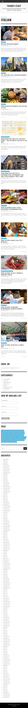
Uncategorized (10, 271)
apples (2, 430)
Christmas (22, 432)
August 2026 (6, 459)
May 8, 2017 (11, 243)
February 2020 (6, 579)
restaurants (4, 440)
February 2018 (6, 617)
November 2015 (6, 660)
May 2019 (5, 593)
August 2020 (6, 569)
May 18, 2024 (11, 109)
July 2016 (5, 648)
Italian (2, 438)
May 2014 (5, 687)
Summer (22, 440)
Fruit (6, 437)
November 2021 (6, 545)
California (3, 432)
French (2, 437)
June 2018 (5, 611)
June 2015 (5, 668)
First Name (3, 406)
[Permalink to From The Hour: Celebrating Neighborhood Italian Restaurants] (14, 296)
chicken (12, 432)
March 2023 (5, 520)
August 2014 (6, 684)
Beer (13, 430)
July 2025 (5, 475)
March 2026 (5, 464)
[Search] (2, 1)
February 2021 (6, 560)
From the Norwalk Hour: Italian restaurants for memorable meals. (12, 208)
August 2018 (6, 608)
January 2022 (6, 542)
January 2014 (6, 692)
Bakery (6, 430)
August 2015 (6, 665)
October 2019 (6, 585)
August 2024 (6, 493)
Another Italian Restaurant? (10, 44)
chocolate (16, 432)
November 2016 (6, 641)
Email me (17, 368)
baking (9, 430)
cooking (15, 433)
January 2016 (6, 657)
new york (14, 438)
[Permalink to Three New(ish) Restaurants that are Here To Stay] (14, 95)
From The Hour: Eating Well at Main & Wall (12, 346)
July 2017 (5, 628)
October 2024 (6, 489)
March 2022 (5, 539)
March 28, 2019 (11, 210)
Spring (18, 440)
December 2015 (6, 659)
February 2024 (6, 502)
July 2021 (5, 552)
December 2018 (6, 601)
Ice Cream (24, 437)
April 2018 (5, 614)
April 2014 (5, 689)
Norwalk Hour (4, 205)
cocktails (6, 433)
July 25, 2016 (11, 276)
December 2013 (6, 694)
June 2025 (5, 477)
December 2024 (6, 486)
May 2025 (5, 478)
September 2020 (6, 568)
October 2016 (6, 643)
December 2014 (6, 678)
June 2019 (5, 592)
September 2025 (6, 472)
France (22, 435)
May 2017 (5, 632)
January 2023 (6, 523)
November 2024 (6, 488)
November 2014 (6, 679)
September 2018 (6, 606)
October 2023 (6, 509)
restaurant (23, 438)
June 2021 (5, 553)
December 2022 (6, 524)
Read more (3, 53)
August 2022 (6, 531)
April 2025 (5, 480)
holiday (12, 437)
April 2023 (5, 518)
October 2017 (6, 624)
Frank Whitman (5, 45)
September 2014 (6, 683)
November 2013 (6, 695)
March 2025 (5, 481)
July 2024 (5, 494)
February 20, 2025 (12, 76)
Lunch (9, 438)
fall (11, 435)
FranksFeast (3, 42)
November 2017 (6, 622)
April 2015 (5, 671)
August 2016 (6, 646)
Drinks (2, 435)
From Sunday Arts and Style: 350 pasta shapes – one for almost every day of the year (14, 140)
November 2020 (6, 564)
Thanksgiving (4, 441)
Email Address (4, 400)
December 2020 (6, 563)
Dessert (19, 433)
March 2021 (5, 558)
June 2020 (5, 572)
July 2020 (5, 571)
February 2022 (6, 540)
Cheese (8, 432)
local (6, 438)
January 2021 (6, 561)
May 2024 (5, 497)
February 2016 (6, 655)
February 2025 (6, 483)
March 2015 (5, 673)
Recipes (5, 385)
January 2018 (6, 619)
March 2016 (5, 654)
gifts (9, 437)
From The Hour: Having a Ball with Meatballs (11, 241)
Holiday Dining (18, 437)
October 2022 (6, 528)
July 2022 (5, 533)
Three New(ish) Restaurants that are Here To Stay (14, 107)
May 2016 (5, 651)
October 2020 (6, 566)
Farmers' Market (16, 435)
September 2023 (6, 510)
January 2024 (6, 504)
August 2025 (6, 473)
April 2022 (5, 537)
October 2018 (6, 604)
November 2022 (6, 526)
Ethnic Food (7, 435)
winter (15, 441)
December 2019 (6, 582)
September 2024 (6, 491)
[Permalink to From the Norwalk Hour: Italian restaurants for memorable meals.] (14, 196)
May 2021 (5, 555)
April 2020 (5, 576)
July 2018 (5, 609)
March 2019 (5, 596)
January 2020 (6, 580)
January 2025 (6, 485)
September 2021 (6, 548)
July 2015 (5, 667)
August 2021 (6, 550)
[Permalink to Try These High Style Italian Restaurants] (14, 64)
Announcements (6, 379)
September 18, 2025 (12, 45)
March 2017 (5, 635)
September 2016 (6, 644)
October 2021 (6, 547)
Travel (9, 441)
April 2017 (5, 633)
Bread (16, 430)
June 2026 (5, 461)
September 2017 (6, 625)
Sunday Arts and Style (5, 136)
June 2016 (5, 649)
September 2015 (6, 664)
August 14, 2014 (12, 348)
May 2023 (5, 517)
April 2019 (5, 595)
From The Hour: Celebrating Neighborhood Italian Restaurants (12, 308)
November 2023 (6, 507)
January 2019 (6, 600)
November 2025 (6, 469)
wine (12, 441)
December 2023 (6, 505)
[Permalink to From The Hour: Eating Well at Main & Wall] (14, 331)
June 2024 (5, 496)
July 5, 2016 (11, 310)
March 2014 (5, 691)
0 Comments (24, 53)
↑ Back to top (14, 706)
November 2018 (6, 603)
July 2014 (5, 686)
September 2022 (6, 529)
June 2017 (5, 630)
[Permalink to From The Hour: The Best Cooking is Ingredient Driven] (14, 262)
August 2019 (6, 588)
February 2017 (6, 636)
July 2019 (5, 590)
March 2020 (5, 577)
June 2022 (5, 534)
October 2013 (6, 697)
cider (2, 433)
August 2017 (6, 627)
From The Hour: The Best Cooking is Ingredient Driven (12, 274)
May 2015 (5, 670)
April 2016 (5, 652)
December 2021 (6, 544)
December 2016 (6, 640)
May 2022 (5, 536)
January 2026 (6, 467)
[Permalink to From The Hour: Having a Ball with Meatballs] (14, 229)
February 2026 (6, 465)
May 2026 (5, 462)
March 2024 (5, 501)
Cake (23, 430)
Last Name (3, 412)
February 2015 (6, 675)
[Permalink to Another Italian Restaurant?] (14, 33)
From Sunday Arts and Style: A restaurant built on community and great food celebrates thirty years (12, 174)
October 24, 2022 (12, 143)
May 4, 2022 (11, 178)
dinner (23, 433)
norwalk (18, 438)
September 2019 (6, 587)
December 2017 (6, 620)
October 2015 (6, 662)
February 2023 (6, 521)
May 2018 (5, 612)
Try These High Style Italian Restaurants (14, 75)
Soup (15, 440)
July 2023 (5, 513)
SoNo (13, 440)
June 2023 (5, 515)
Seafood (9, 440)
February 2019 (6, 598)
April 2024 (5, 499)
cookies (11, 433)
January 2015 (6, 676)
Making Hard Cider (7, 382)
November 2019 (6, 584)
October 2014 (6, 681)
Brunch (19, 430)
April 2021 (5, 556)
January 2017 (6, 638)
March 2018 (5, 616)
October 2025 (6, 470)
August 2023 (6, 512)
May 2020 (5, 574)
